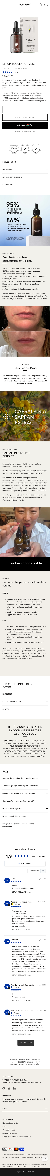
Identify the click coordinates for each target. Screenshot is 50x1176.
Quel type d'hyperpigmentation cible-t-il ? (18, 801)
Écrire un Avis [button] (26, 863)
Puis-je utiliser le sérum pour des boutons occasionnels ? (18, 825)
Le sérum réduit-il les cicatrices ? (15, 816)
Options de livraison (9, 1133)
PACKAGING (7, 185)
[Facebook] (3, 1088)
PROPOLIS (6, 709)
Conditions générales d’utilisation (13, 1154)
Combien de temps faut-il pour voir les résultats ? (21, 778)
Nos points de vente (10, 1123)
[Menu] (4, 4)
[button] (5, 33)
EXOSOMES (7, 694)
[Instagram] (9, 1088)
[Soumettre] (46, 1109)
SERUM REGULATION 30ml (21, 892)
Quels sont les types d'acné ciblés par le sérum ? (21, 793)
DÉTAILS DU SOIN (9, 162)
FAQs (4, 1126)
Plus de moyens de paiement (25, 131)
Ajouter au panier (25, 1172)
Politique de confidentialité (11, 1157)
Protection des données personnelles (34, 1157)
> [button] (25, 1043)
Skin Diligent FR (13, 1164)
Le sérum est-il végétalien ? (13, 809)
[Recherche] (40, 5)
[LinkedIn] (14, 1088)
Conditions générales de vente (36, 1154)
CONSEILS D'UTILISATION (12, 177)
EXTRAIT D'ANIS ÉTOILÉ (11, 702)
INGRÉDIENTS (8, 170)
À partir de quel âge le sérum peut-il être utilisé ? (20, 786)
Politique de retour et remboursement (16, 1137)
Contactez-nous (8, 1130)
